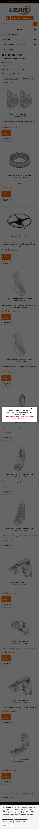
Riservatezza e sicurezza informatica (22, 816)
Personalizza (7, 821)
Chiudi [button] (33, 409)
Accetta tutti (7, 826)
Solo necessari (21, 821)
